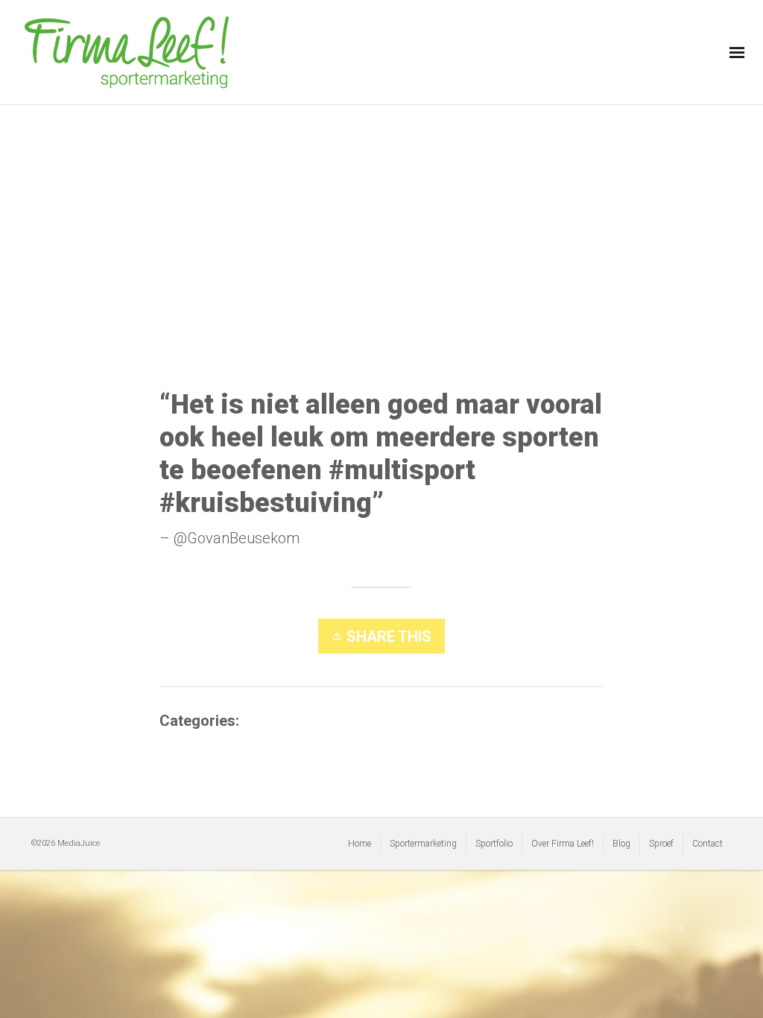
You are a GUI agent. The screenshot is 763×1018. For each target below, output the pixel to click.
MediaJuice (79, 843)
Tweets (266, 721)
